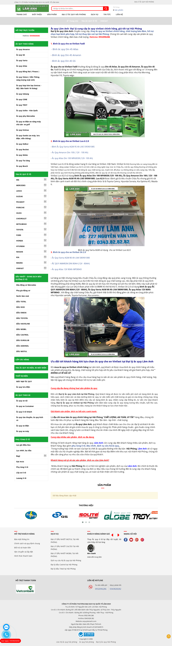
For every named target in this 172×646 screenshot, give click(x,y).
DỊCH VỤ (94, 14)
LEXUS (19, 191)
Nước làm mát (22, 296)
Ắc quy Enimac (22, 130)
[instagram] (142, 539)
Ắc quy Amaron (23, 49)
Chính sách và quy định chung (27, 543)
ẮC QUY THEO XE (23, 395)
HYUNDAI (20, 246)
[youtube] (131, 539)
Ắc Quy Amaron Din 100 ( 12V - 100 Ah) (70, 152)
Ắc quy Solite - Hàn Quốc (27, 110)
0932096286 (100, 589)
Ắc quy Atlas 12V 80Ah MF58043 (66, 269)
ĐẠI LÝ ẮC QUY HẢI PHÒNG (144, 2)
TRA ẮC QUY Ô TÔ (89, 21)
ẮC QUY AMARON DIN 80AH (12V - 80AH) (70, 263)
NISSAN (19, 252)
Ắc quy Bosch (22, 166)
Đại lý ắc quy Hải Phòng (106, 642)
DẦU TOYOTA (22, 318)
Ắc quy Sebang (22, 94)
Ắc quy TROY (21, 105)
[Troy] (143, 515)
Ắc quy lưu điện (23, 387)
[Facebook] (126, 539)
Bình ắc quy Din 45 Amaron (66, 55)
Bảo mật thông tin (21, 539)
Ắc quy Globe (22, 155)
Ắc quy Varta (21, 60)
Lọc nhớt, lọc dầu (23, 450)
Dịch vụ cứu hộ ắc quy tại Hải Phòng (66, 560)
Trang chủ (21, 14)
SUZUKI (19, 196)
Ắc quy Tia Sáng (23, 160)
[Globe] (115, 515)
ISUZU (19, 213)
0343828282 (115, 589)
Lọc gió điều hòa (23, 445)
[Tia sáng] (28, 515)
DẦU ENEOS (21, 312)
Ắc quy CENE (21, 99)
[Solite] (86, 515)
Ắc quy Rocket (22, 149)
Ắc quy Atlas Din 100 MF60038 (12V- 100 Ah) (72, 158)
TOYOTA (19, 229)
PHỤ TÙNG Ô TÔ (23, 439)
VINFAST (104, 21)
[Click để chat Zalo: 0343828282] (6, 627)
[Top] (169, 636)
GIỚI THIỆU (37, 14)
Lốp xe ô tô (21, 472)
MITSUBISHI (21, 224)
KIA (17, 257)
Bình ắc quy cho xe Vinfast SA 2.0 (69, 252)
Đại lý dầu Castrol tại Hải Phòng (64, 564)
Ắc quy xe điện (22, 426)
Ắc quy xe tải (21, 400)
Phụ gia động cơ (23, 290)
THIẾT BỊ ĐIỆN (22, 376)
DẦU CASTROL (22, 335)
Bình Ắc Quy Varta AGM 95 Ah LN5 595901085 (73, 146)
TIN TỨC (107, 14)
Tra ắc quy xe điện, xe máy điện (31, 368)
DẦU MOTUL (21, 351)
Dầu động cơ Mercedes (26, 285)
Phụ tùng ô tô (22, 467)
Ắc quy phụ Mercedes (25, 116)
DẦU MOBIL (21, 329)
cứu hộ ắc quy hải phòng (66, 642)
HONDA (19, 240)
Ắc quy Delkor (22, 144)
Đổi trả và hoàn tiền (22, 547)
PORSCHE (20, 207)
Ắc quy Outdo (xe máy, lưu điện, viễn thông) (28, 137)
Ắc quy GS (20, 55)
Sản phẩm (118, 8)
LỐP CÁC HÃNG (22, 359)
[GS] (57, 515)
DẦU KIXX (20, 307)
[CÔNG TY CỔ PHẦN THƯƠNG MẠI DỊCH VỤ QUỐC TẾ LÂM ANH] (32, 8)
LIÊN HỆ (119, 14)
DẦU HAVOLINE (23, 323)
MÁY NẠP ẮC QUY (24, 381)
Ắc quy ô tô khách (24, 412)
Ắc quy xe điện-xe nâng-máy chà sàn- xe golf (28, 123)
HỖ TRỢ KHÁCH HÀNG (24, 534)
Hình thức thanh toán (23, 556)
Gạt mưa (20, 461)
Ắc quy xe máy (22, 431)
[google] (137, 539)
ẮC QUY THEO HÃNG (24, 44)
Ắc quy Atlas (21, 66)
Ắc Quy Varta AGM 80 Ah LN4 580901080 (71, 257)
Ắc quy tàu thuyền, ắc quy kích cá (29, 418)
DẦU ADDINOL (22, 346)
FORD (18, 235)
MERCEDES (20, 185)
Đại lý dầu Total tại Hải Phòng (63, 569)
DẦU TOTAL (21, 301)
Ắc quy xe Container (25, 406)
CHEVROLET (21, 218)
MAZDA (19, 263)
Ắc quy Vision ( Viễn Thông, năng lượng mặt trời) (28, 78)
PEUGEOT (20, 202)
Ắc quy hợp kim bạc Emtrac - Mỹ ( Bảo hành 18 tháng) (28, 87)
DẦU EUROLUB (22, 340)
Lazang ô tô (21, 478)
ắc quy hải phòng (86, 642)
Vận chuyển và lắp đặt (23, 552)
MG (17, 180)
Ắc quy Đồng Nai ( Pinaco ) (27, 71)
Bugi (18, 456)
